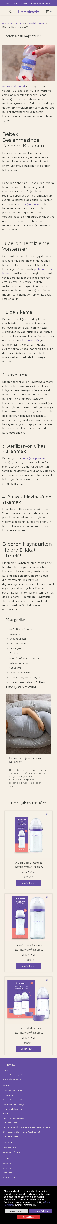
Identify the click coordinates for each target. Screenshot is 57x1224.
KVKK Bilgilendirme (11, 1095)
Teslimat (6, 1113)
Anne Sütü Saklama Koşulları (24, 658)
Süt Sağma (15, 668)
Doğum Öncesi (17, 638)
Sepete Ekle (27, 883)
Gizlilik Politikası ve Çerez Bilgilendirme (20, 1100)
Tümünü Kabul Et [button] (40, 1211)
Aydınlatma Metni (11, 1136)
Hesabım (7, 1163)
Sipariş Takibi (9, 1177)
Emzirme (20, 23)
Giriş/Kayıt (7, 1168)
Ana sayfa (7, 23)
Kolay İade (7, 1172)
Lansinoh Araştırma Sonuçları (24, 677)
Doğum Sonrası (17, 643)
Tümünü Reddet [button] (29, 1217)
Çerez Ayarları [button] (16, 1211)
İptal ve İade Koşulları (12, 1109)
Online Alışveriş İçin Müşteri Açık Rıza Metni (22, 1132)
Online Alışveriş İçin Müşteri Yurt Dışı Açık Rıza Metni (26, 1127)
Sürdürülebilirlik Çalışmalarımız (17, 1075)
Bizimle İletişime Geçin (13, 1079)
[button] (47, 814)
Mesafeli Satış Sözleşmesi (14, 1118)
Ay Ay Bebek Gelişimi (20, 629)
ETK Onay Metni (10, 1122)
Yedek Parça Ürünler (12, 1152)
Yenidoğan (15, 648)
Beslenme (14, 634)
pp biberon (41, 269)
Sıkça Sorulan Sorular (12, 1091)
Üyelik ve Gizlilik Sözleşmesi (15, 1104)
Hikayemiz (7, 1070)
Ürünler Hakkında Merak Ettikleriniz (28, 682)
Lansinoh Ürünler (10, 1147)
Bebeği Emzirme (36, 23)
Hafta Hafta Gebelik (19, 672)
